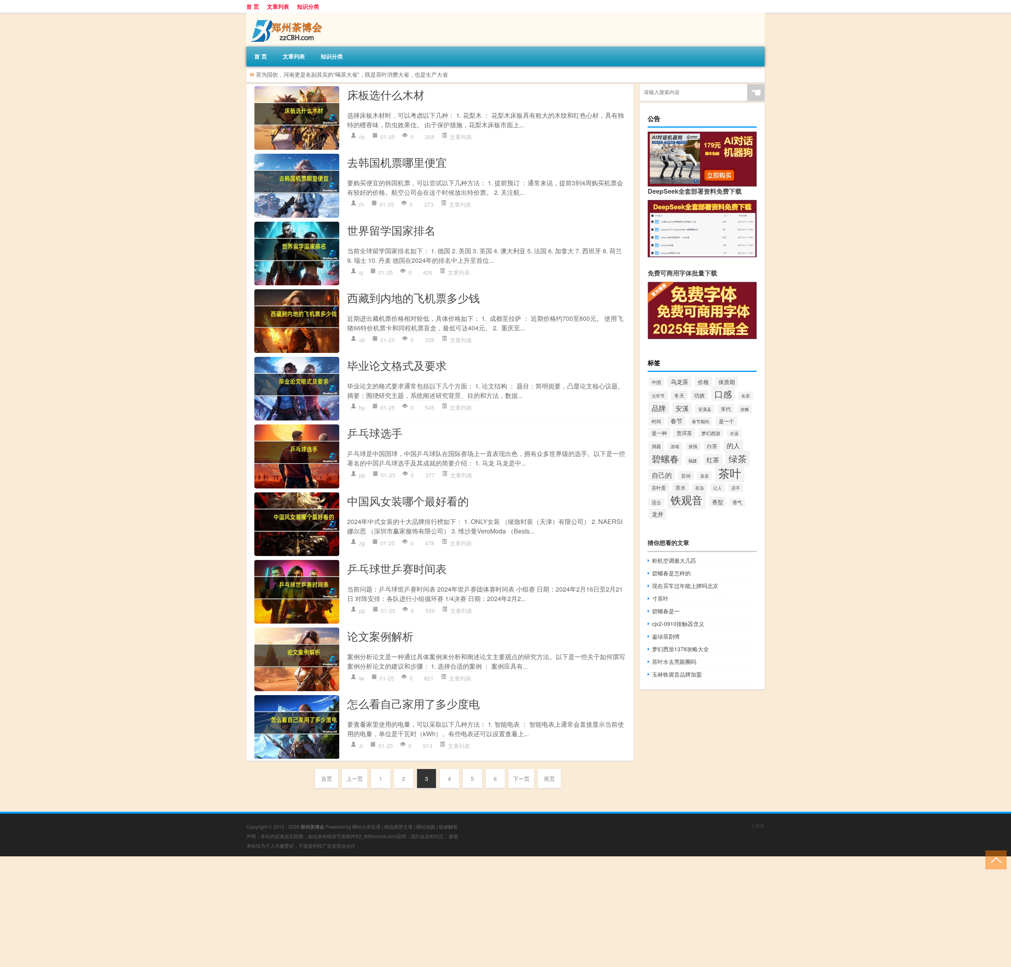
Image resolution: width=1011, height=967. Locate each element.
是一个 (726, 421)
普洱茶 (684, 433)
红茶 (713, 459)
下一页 (521, 778)
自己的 (662, 475)
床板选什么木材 (386, 94)
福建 (692, 461)
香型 (717, 502)
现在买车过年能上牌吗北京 (685, 586)
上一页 (354, 778)
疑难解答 (448, 826)
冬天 (679, 395)
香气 (737, 502)
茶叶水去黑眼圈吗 (674, 661)
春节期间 (700, 421)
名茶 (745, 396)
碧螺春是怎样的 (671, 573)
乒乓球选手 (374, 433)
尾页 (549, 778)
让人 (717, 487)
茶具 (704, 476)
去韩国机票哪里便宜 (397, 162)
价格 (703, 382)
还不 (735, 488)
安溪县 (704, 409)
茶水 (680, 487)
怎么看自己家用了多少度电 (413, 703)
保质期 (726, 382)
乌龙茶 (679, 381)
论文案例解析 (380, 636)
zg (362, 543)
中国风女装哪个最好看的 (408, 501)
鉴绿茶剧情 (666, 636)
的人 (733, 445)
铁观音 (687, 499)
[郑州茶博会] (287, 15)
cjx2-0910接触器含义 (678, 624)
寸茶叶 (660, 598)
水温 (734, 433)
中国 (656, 382)
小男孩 (757, 825)
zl (361, 746)
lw (361, 678)
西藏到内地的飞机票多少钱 (413, 297)
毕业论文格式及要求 (397, 365)
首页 (326, 778)
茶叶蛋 (659, 487)
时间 (656, 421)
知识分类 (308, 6)
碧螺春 (665, 458)
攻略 (744, 409)
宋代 (726, 409)
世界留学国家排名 (391, 230)
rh (361, 204)
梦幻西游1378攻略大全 (680, 649)
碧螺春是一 (666, 611)
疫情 (693, 446)
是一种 (659, 433)
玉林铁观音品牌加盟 (677, 674)
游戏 (675, 446)
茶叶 (729, 472)
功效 (699, 395)
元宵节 (658, 395)
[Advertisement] (237, 911)
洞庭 (656, 446)
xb (362, 340)
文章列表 (278, 6)
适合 (656, 502)
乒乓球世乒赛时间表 (397, 568)
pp (362, 475)
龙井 (657, 514)
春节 (676, 421)
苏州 (686, 475)
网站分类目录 (366, 826)
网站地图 (425, 826)
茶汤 (699, 487)
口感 (723, 394)
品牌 (659, 408)
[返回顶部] (994, 859)
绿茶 (738, 458)
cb (362, 137)
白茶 (712, 446)
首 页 (252, 6)
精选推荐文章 (398, 826)
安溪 (682, 408)
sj (361, 272)
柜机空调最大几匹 (674, 560)
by (362, 407)
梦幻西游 (710, 433)
